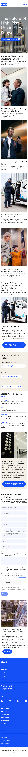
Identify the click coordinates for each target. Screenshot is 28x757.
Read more (3, 396)
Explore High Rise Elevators (9, 39)
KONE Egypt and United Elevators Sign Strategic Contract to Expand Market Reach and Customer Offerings (13, 425)
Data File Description (6, 740)
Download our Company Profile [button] (10, 387)
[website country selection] (24, 4)
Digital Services (5, 717)
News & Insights (5, 720)
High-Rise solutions (6, 708)
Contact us (3, 672)
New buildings (4, 711)
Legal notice (4, 737)
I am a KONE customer (9, 551)
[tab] (11, 49)
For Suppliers (4, 679)
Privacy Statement (22, 576)
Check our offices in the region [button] (10, 376)
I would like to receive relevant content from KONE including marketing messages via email (14, 569)
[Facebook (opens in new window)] (2, 700)
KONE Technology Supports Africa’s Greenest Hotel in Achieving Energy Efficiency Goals (13, 417)
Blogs (2, 727)
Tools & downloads (6, 723)
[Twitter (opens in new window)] (18, 700)
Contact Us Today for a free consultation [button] (13, 366)
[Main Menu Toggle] (26, 4)
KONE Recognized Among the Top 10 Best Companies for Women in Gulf (11, 409)
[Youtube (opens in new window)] (25, 700)
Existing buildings (5, 714)
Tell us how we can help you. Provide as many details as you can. (13, 554)
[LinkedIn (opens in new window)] (10, 700)
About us (3, 730)
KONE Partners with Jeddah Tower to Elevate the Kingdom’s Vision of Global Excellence (13, 402)
